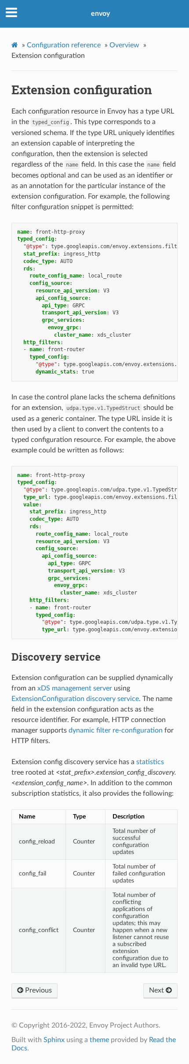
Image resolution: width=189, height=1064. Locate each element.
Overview (124, 45)
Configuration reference (64, 45)
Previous (37, 990)
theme (99, 1039)
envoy (100, 13)
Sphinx (54, 1039)
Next (157, 990)
